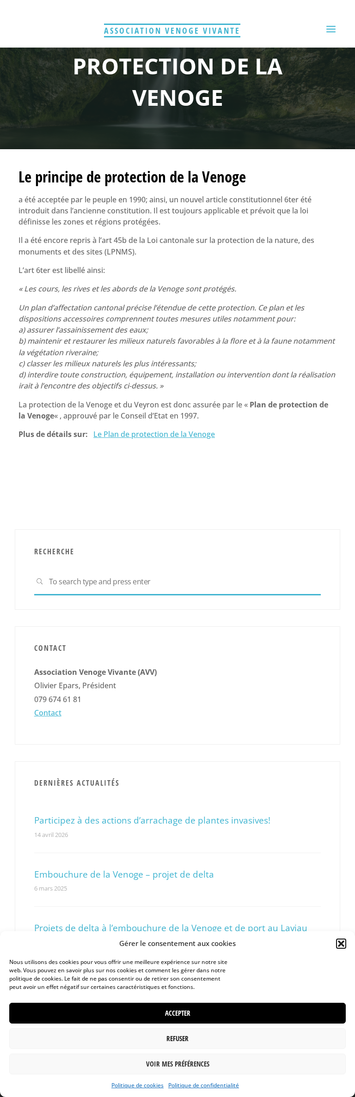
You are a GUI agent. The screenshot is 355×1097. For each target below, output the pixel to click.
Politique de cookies (137, 1085)
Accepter (177, 1013)
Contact (47, 713)
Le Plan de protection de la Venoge (154, 434)
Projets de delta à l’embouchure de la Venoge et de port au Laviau (170, 927)
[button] (341, 943)
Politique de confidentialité (203, 1085)
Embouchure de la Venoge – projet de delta (124, 874)
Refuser (177, 1038)
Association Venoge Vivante (172, 30)
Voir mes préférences (177, 1063)
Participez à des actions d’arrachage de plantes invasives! (152, 820)
